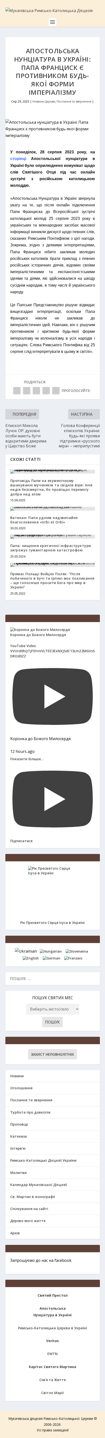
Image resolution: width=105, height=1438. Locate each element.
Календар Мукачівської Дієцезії (38, 1184)
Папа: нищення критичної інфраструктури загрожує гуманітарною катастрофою (50, 547)
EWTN (52, 1353)
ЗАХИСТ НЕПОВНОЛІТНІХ (52, 1054)
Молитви (18, 1172)
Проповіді (19, 1124)
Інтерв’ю (18, 1148)
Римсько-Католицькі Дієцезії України (43, 1160)
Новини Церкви (43, 101)
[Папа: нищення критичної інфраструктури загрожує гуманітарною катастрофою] (52, 537)
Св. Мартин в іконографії (32, 1196)
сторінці (18, 159)
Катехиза (18, 1136)
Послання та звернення (74, 101)
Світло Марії (52, 1392)
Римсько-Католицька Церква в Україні (52, 1328)
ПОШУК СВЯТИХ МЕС (52, 997)
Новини (17, 1076)
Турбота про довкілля (30, 1112)
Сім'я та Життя (52, 1379)
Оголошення (21, 1088)
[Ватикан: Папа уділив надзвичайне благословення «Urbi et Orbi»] (52, 509)
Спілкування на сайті (29, 1208)
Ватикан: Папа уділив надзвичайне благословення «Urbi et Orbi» (44, 519)
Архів (15, 1233)
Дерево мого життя (27, 1220)
